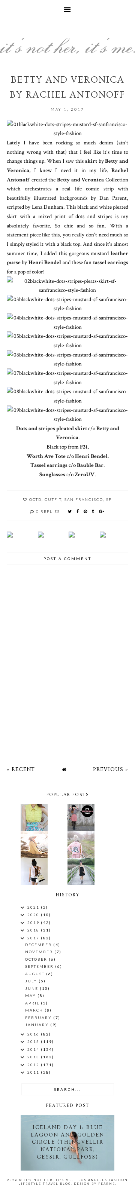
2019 (34, 922)
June (32, 988)
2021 (34, 907)
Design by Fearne (94, 1184)
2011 (34, 1072)
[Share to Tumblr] (93, 511)
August (35, 974)
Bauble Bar (90, 465)
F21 (84, 446)
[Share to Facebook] (78, 511)
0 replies (48, 511)
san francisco (83, 499)
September (40, 966)
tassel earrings (110, 262)
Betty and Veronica (80, 179)
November (39, 951)
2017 (34, 938)
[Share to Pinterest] (86, 511)
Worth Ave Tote (46, 456)
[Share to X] (70, 511)
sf (109, 499)
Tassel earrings (49, 465)
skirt (91, 161)
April (33, 1003)
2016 (34, 1034)
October (37, 959)
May (31, 995)
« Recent (21, 769)
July (32, 981)
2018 (34, 930)
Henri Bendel (44, 262)
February (39, 1017)
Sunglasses (52, 474)
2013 (34, 1057)
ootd (35, 499)
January (37, 1024)
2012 (34, 1064)
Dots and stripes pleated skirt (51, 428)
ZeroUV (84, 474)
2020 (34, 914)
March (35, 1010)
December (39, 944)
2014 (34, 1049)
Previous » (110, 769)
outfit (53, 499)
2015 (34, 1041)
